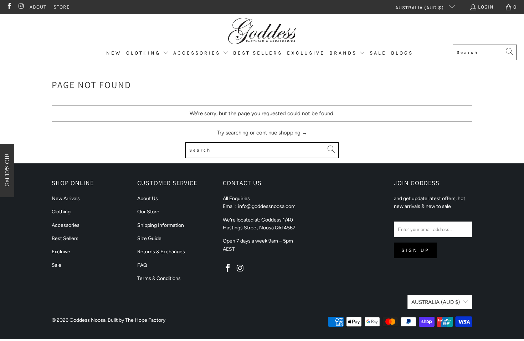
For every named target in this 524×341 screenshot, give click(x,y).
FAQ (142, 265)
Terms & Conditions (159, 278)
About (38, 7)
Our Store (148, 212)
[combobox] (485, 52)
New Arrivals (66, 198)
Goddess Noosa (88, 320)
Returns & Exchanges (161, 252)
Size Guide (149, 238)
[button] (147, 53)
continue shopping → (281, 132)
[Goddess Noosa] (262, 31)
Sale (56, 265)
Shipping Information (160, 225)
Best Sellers (65, 238)
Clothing (61, 212)
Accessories (65, 225)
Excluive (61, 252)
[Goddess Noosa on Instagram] (21, 7)
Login (486, 7)
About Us (147, 198)
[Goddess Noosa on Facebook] (8, 7)
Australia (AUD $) (420, 8)
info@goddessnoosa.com (267, 206)
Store (61, 7)
